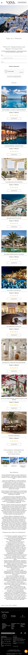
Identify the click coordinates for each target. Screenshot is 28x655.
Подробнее (14, 118)
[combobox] (3, 58)
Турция (12, 628)
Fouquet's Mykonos (14, 435)
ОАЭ (3, 628)
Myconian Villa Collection (14, 326)
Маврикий (4, 626)
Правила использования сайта (18, 641)
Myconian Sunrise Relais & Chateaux (14, 254)
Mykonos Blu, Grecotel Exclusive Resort (14, 362)
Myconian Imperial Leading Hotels (14, 146)
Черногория (22, 623)
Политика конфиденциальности (18, 638)
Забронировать (22, 2)
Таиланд (3, 623)
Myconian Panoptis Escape (14, 218)
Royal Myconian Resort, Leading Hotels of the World (14, 399)
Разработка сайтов (10, 653)
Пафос (21, 625)
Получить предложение (14, 76)
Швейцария (4, 624)
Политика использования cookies (18, 643)
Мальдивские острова (15, 623)
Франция (3, 627)
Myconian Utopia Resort (14, 290)
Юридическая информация (19, 639)
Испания (13, 626)
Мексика (12, 624)
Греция (11, 112)
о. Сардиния (22, 624)
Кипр (12, 627)
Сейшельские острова (23, 467)
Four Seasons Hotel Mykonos (14, 182)
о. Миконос (16, 112)
